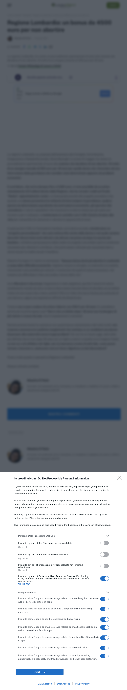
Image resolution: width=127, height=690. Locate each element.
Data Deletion (45, 683)
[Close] (120, 479)
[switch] (104, 543)
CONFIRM (40, 672)
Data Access (63, 683)
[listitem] (63, 535)
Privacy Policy (82, 683)
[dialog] (63, 581)
